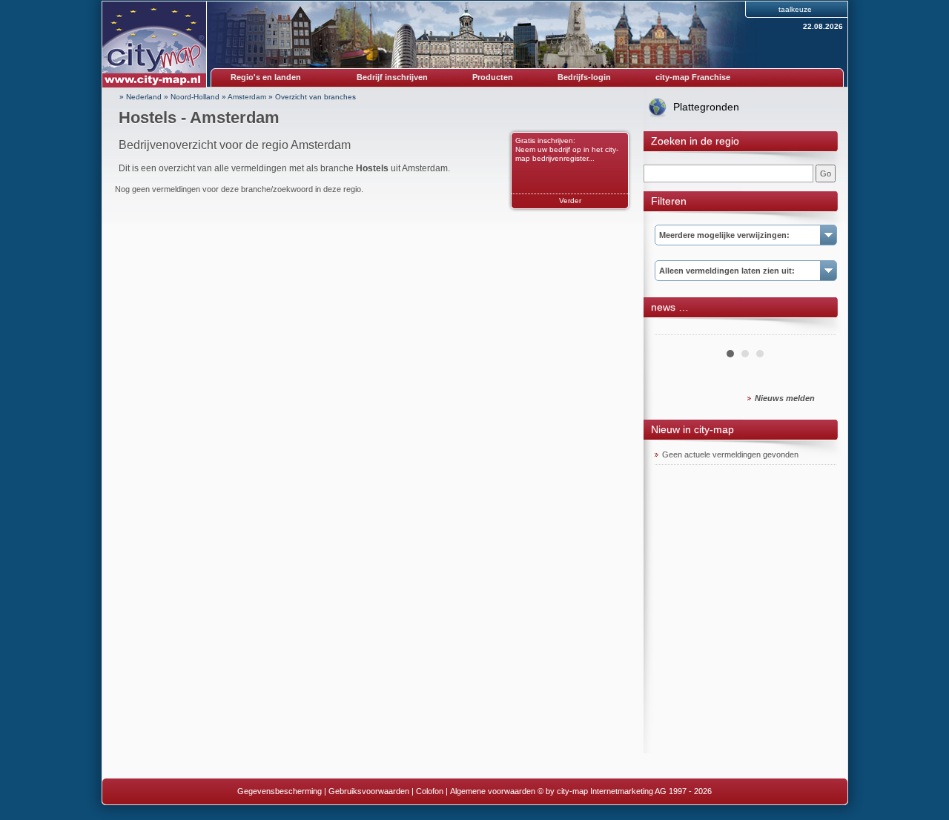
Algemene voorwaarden (492, 791)
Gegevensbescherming (279, 791)
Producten (492, 77)
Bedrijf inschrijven (392, 77)
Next (817, 329)
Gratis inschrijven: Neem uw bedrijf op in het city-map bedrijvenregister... (566, 149)
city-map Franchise (692, 77)
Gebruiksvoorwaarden (368, 791)
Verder (570, 200)
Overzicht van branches (315, 97)
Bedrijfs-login (584, 77)
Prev (674, 329)
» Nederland (140, 97)
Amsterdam (247, 97)
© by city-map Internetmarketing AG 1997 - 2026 (625, 791)
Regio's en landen (266, 77)
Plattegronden (706, 107)
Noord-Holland (195, 97)
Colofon (429, 791)
